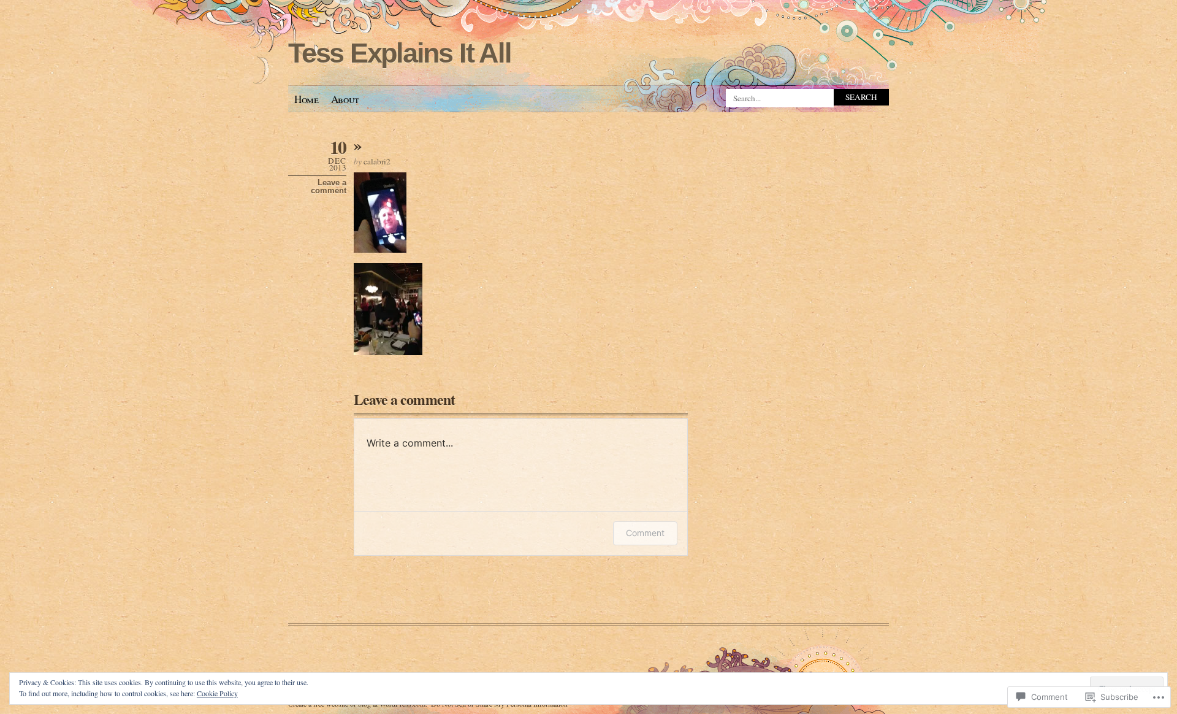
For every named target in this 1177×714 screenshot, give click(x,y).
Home (306, 99)
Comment (645, 533)
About (345, 99)
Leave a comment (328, 186)
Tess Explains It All (399, 53)
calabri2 (377, 161)
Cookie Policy (217, 693)
